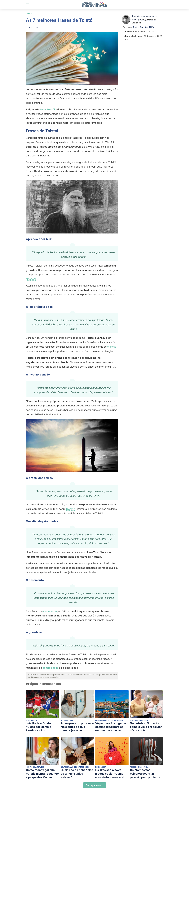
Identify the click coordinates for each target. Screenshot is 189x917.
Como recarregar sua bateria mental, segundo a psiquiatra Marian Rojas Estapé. (42, 773)
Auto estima (67, 720)
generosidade (50, 667)
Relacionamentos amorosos (109, 720)
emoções (31, 278)
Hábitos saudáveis (35, 767)
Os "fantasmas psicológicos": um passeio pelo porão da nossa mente (145, 773)
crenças (111, 346)
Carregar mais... (94, 785)
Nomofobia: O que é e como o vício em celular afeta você (146, 727)
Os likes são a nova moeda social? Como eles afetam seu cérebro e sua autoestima (111, 773)
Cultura (29, 13)
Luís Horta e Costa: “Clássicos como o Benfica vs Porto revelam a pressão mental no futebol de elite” (40, 727)
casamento (50, 611)
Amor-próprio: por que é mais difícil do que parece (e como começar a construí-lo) (77, 727)
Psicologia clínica (139, 720)
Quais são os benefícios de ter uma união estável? (77, 773)
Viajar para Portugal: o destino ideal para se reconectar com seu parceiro (110, 727)
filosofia (70, 509)
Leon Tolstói (47, 109)
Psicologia (31, 720)
